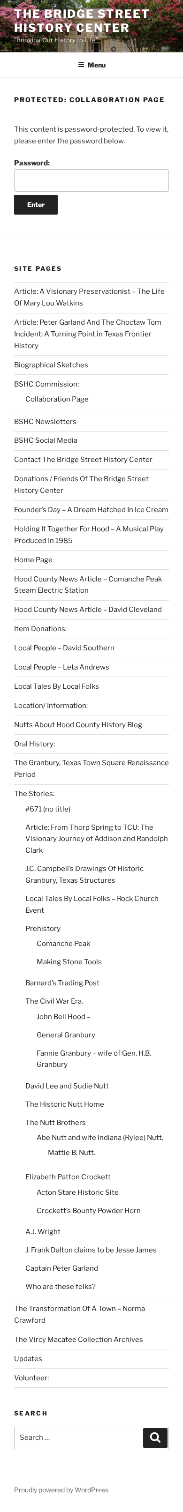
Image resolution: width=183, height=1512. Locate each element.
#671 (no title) (47, 809)
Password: (32, 163)
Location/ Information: (51, 705)
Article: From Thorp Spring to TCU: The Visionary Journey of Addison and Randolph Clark (96, 839)
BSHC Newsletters (45, 421)
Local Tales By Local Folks (56, 686)
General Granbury (66, 1035)
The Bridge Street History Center (82, 21)
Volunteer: (31, 1378)
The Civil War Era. (54, 1001)
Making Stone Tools (69, 962)
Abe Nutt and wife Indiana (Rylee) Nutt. (100, 1137)
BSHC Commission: (46, 384)
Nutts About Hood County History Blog (78, 725)
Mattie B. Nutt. (71, 1152)
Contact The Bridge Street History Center (83, 459)
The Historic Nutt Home (64, 1104)
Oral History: (34, 744)
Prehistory (43, 928)
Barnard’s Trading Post (62, 983)
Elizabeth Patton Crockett (68, 1177)
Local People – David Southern (64, 648)
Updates (28, 1359)
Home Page (33, 560)
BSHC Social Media (45, 440)
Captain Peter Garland (61, 1268)
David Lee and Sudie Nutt (67, 1086)
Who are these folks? (60, 1286)
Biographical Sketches (51, 365)
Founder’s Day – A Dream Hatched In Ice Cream (91, 510)
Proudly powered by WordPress (61, 1490)
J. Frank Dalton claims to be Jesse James (91, 1250)
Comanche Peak (63, 943)
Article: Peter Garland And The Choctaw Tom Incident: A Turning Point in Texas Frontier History (87, 334)
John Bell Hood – (64, 1017)
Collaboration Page (57, 399)
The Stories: (34, 794)
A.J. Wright (43, 1232)
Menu (97, 65)
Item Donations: (40, 629)
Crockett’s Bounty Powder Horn (89, 1211)
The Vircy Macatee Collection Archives (78, 1339)
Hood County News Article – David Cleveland (88, 609)
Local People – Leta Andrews (61, 667)
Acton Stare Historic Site (78, 1192)
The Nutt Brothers (55, 1122)
